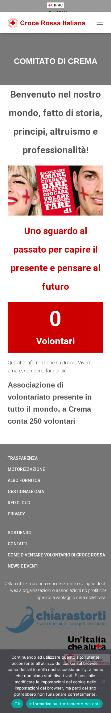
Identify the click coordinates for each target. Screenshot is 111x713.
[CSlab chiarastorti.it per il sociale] (55, 619)
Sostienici (19, 532)
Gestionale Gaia (26, 491)
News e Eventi (23, 566)
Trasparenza (23, 458)
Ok (17, 703)
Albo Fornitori (25, 480)
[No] (103, 681)
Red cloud (19, 502)
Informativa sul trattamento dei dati (64, 703)
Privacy (16, 513)
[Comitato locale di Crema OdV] (49, 23)
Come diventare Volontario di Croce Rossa (56, 554)
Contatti (17, 543)
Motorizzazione (26, 469)
